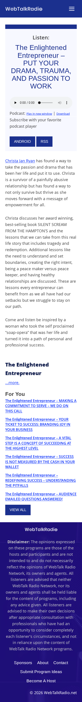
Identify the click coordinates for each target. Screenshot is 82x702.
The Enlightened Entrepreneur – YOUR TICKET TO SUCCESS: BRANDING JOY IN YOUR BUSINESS (37, 424)
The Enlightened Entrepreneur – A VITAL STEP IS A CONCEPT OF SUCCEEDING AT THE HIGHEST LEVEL (38, 443)
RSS (44, 141)
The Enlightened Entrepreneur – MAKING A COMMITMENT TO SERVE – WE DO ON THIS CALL (41, 405)
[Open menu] (71, 8)
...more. (12, 382)
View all (18, 510)
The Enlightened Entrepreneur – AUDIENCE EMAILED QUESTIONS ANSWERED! (41, 496)
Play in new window (39, 114)
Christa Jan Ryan (20, 160)
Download (63, 114)
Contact (60, 662)
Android (22, 141)
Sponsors (23, 662)
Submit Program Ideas (41, 671)
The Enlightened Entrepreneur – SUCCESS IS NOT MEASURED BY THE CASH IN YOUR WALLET (40, 461)
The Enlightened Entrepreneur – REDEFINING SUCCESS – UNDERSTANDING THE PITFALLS (40, 480)
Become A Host (41, 681)
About (42, 662)
